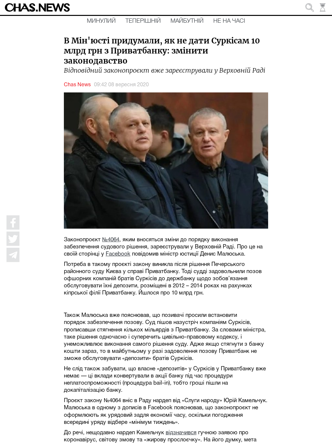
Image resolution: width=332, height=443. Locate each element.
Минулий (101, 21)
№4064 (110, 239)
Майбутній (187, 21)
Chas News (77, 85)
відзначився (181, 432)
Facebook (118, 254)
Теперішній (143, 21)
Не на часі (229, 21)
